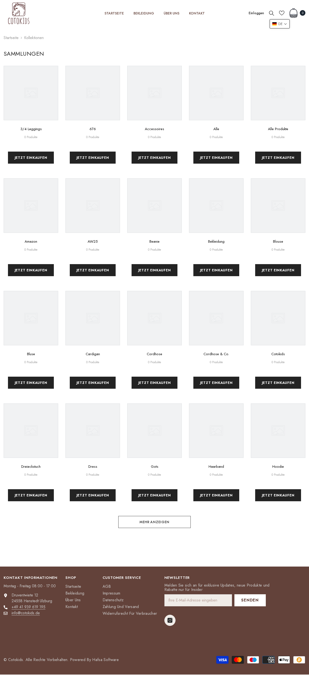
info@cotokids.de (26, 613)
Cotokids (278, 354)
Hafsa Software (105, 659)
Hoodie (278, 466)
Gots (154, 466)
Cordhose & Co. (216, 354)
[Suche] (271, 13)
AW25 (93, 241)
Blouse (278, 241)
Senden (250, 600)
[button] (279, 24)
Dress (92, 466)
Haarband (216, 466)
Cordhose (154, 354)
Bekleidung (216, 241)
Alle (216, 129)
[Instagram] (170, 620)
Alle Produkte (278, 129)
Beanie (154, 241)
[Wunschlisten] (281, 13)
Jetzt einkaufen (31, 157)
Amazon (31, 241)
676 (93, 129)
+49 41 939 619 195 (28, 607)
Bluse (31, 354)
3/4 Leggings (31, 129)
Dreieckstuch (31, 466)
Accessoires (154, 129)
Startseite (11, 37)
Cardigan (93, 354)
